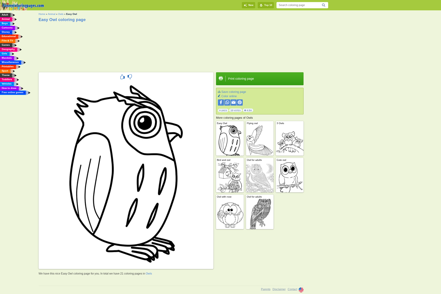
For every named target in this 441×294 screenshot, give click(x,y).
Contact (292, 289)
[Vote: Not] (129, 77)
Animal (51, 14)
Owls (60, 14)
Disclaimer (279, 289)
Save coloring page (233, 92)
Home (42, 14)
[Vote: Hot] (122, 77)
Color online (229, 96)
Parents (265, 289)
